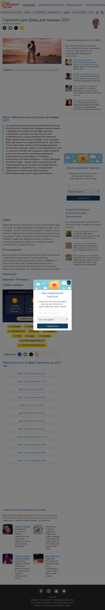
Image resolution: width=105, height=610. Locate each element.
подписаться (52, 326)
